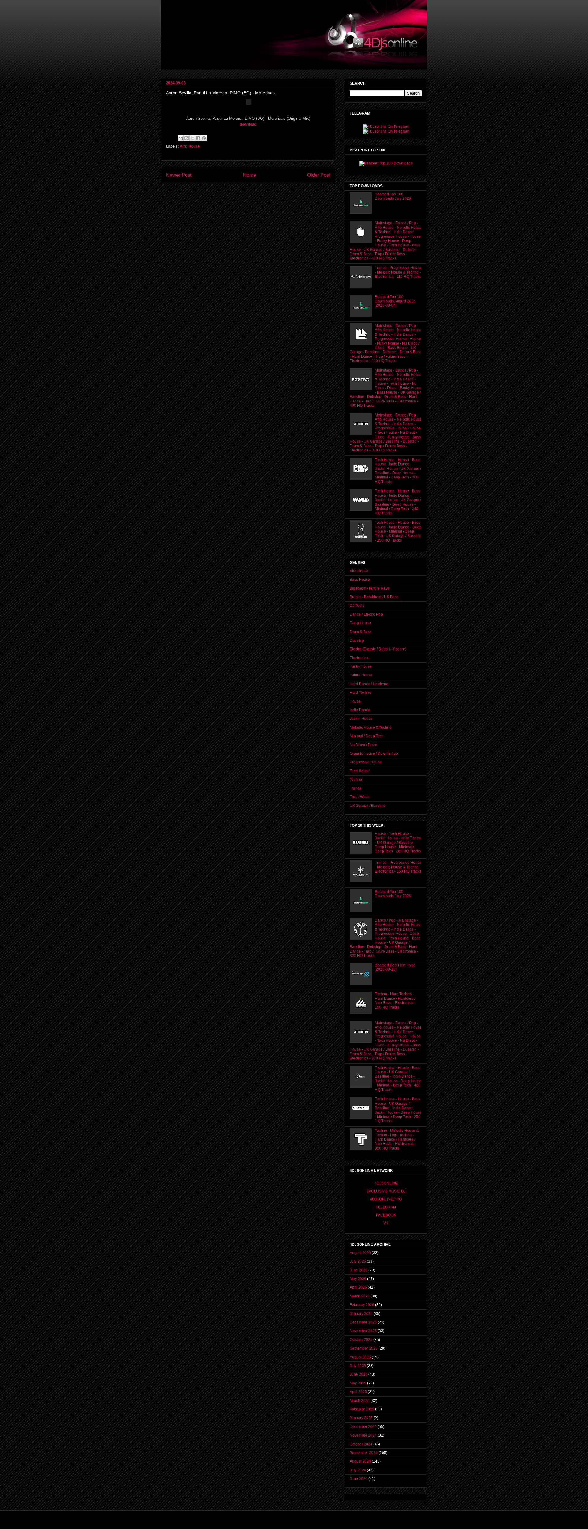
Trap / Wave (360, 797)
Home (249, 175)
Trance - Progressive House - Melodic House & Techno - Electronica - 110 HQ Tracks (398, 272)
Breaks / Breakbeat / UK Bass (374, 597)
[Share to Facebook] (198, 138)
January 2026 (361, 1314)
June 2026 (359, 1270)
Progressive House (366, 762)
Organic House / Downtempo (374, 753)
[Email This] (181, 138)
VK (385, 1223)
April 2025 (358, 1392)
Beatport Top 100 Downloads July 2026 (393, 196)
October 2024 (361, 1444)
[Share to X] (192, 138)
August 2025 (360, 1357)
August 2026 (360, 1253)
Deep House (360, 623)
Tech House (360, 771)
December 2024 (363, 1427)
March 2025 (360, 1401)
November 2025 (363, 1331)
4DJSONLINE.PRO (386, 1199)
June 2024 (359, 1479)
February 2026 (362, 1305)
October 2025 (361, 1340)
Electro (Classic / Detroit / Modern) (378, 649)
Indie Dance (360, 710)
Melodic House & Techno (370, 727)
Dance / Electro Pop (366, 614)
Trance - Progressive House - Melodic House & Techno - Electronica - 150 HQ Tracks (398, 867)
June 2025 (359, 1374)
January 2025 (361, 1418)
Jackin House (361, 718)
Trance (355, 788)
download (248, 124)
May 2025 (358, 1383)
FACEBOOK (386, 1215)
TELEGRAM (386, 1207)
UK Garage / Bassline (368, 805)
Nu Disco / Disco (363, 745)
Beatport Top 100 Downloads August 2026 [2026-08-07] (395, 301)
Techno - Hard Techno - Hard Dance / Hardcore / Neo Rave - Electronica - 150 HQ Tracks (395, 1000)
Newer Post (178, 175)
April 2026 (358, 1287)
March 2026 (360, 1296)
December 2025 (363, 1322)
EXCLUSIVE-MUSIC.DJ (386, 1191)
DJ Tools (357, 605)
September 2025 (364, 1348)
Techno (356, 779)
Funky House (361, 666)
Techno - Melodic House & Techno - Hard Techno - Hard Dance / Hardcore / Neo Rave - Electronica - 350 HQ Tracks (397, 1139)
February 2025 (362, 1409)
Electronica (359, 658)
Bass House (360, 579)
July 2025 (358, 1366)
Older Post (318, 175)
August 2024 (360, 1461)
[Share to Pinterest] (204, 138)
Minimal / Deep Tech (367, 736)
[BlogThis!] (186, 138)
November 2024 (363, 1435)
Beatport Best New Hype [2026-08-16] (395, 967)
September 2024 (364, 1453)
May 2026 (358, 1279)
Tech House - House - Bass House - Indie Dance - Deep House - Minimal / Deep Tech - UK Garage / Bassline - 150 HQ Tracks (398, 531)
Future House (361, 675)
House (355, 701)
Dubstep (357, 640)
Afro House (190, 146)
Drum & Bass (360, 632)
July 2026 (358, 1261)
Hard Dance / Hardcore (369, 684)
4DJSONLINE (386, 1183)
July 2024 (358, 1470)
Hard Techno (360, 692)
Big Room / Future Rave (370, 588)
